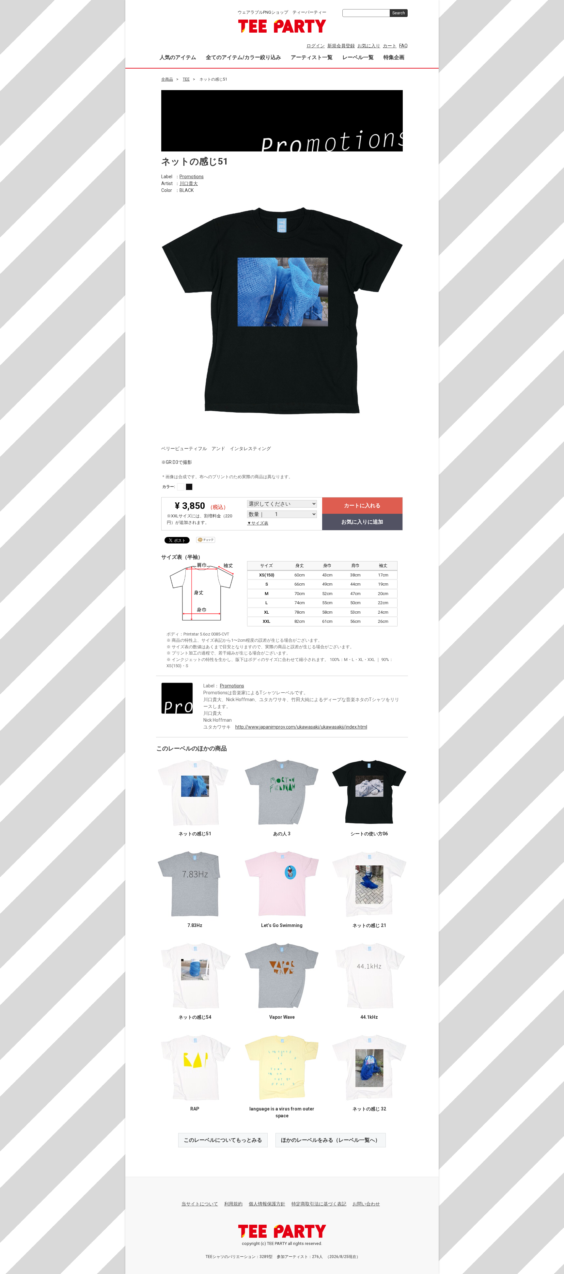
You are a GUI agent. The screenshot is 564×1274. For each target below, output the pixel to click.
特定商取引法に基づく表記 (318, 1203)
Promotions (192, 176)
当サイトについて (199, 1203)
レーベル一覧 (358, 57)
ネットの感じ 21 (369, 925)
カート (390, 45)
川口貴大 (189, 183)
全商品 (167, 79)
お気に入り (368, 45)
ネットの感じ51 (195, 833)
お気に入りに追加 (362, 522)
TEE (186, 79)
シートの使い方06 (369, 833)
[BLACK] (189, 487)
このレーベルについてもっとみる (223, 1140)
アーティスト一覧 (312, 57)
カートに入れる (362, 505)
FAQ (403, 45)
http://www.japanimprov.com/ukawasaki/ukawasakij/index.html (301, 726)
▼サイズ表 (257, 523)
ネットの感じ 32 (369, 1108)
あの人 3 (281, 833)
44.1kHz (369, 1016)
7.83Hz (194, 925)
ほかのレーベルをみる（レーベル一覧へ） (330, 1140)
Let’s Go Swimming (282, 925)
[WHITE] (181, 487)
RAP (194, 1108)
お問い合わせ (366, 1203)
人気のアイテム (178, 57)
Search (398, 13)
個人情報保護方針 (267, 1203)
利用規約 (233, 1203)
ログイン (315, 45)
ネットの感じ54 (195, 1016)
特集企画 (394, 57)
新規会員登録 (341, 45)
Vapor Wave (282, 1016)
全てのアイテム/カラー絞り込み (243, 57)
